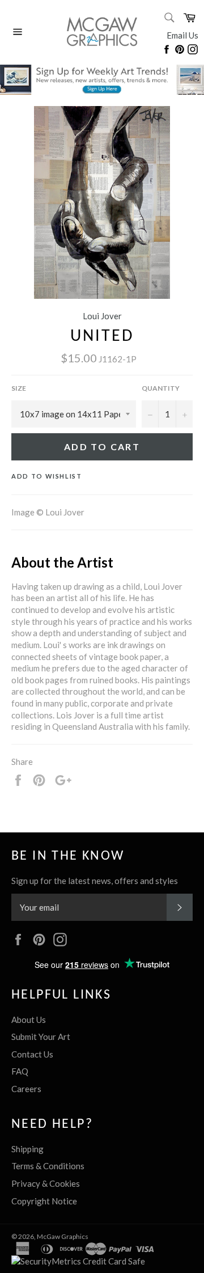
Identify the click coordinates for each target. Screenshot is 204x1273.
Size (18, 388)
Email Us (182, 35)
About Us (28, 1019)
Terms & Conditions (47, 1166)
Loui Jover (102, 316)
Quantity (161, 388)
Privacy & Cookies (45, 1183)
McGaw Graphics (62, 1236)
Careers (26, 1089)
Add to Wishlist (46, 476)
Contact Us (32, 1054)
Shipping (27, 1149)
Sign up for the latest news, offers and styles (94, 881)
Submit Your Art (40, 1036)
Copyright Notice (44, 1201)
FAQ (19, 1071)
